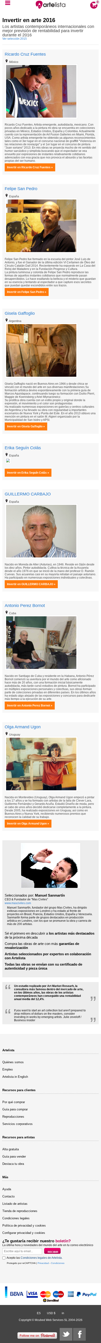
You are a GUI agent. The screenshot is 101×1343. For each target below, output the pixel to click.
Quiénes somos (13, 1062)
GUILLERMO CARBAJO (28, 494)
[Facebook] (79, 1334)
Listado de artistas (14, 1203)
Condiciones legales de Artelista (41, 1257)
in (63, 1313)
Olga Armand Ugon (23, 727)
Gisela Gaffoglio (20, 313)
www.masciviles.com (18, 903)
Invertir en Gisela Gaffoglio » (26, 426)
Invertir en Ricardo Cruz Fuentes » (30, 167)
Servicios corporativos (17, 1124)
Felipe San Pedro (21, 188)
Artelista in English (15, 1076)
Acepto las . (34, 1257)
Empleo (7, 1069)
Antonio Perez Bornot (25, 605)
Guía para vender (14, 1156)
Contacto (8, 1196)
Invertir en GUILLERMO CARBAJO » (31, 584)
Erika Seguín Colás (23, 447)
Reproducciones (13, 1116)
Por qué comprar (13, 1102)
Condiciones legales (16, 1218)
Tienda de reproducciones (19, 1211)
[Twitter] (66, 1334)
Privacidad (43, 1263)
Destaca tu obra (13, 1164)
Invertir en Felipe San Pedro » (26, 292)
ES (39, 1313)
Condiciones (57, 1263)
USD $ (51, 1313)
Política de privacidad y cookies (24, 1225)
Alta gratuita (10, 1149)
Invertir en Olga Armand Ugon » (28, 823)
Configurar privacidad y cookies (23, 1233)
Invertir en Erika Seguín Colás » (28, 472)
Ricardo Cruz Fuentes (25, 54)
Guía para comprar (15, 1109)
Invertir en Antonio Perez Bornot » (29, 705)
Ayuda (6, 1189)
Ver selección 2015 (14, 38)
